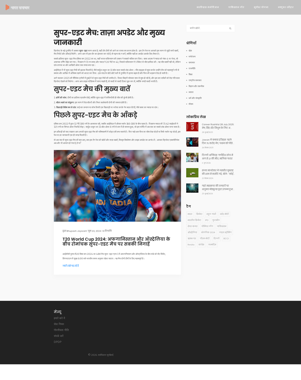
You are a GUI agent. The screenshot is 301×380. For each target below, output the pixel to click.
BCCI (226, 238)
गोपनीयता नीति (61, 330)
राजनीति (192, 68)
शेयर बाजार (193, 226)
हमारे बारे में (59, 318)
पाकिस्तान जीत (236, 7)
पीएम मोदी (205, 238)
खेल (190, 50)
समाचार (192, 62)
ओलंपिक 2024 (208, 232)
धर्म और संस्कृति (195, 98)
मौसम (191, 104)
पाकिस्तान (221, 226)
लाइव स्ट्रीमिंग (225, 232)
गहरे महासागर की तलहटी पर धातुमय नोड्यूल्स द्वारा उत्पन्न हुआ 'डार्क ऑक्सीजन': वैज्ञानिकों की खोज (217, 187)
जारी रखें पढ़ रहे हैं (71, 266)
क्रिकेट (199, 214)
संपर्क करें (58, 336)
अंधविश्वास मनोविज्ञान (207, 7)
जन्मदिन (212, 244)
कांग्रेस (201, 244)
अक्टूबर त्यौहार (286, 7)
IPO (206, 220)
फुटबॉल (216, 220)
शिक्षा (190, 74)
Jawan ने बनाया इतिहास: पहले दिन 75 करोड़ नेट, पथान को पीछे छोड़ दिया (217, 141)
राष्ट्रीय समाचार (195, 80)
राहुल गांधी (211, 214)
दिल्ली (216, 238)
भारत (190, 214)
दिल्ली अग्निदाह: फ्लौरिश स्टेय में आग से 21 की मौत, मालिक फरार (217, 156)
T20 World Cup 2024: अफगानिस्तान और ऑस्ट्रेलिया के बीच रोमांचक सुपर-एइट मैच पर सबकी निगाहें (116, 242)
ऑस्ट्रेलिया (192, 232)
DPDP (57, 342)
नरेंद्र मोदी (224, 214)
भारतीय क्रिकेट (194, 220)
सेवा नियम (59, 324)
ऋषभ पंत (192, 238)
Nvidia (191, 244)
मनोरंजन (192, 56)
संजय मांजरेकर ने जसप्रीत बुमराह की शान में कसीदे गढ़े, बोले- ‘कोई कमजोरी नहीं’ (217, 172)
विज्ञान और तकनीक (196, 86)
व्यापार (191, 92)
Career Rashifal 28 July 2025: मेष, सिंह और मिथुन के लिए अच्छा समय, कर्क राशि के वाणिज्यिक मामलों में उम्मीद (218, 126)
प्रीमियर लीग (207, 226)
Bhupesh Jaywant (77, 231)
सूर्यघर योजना (261, 7)
